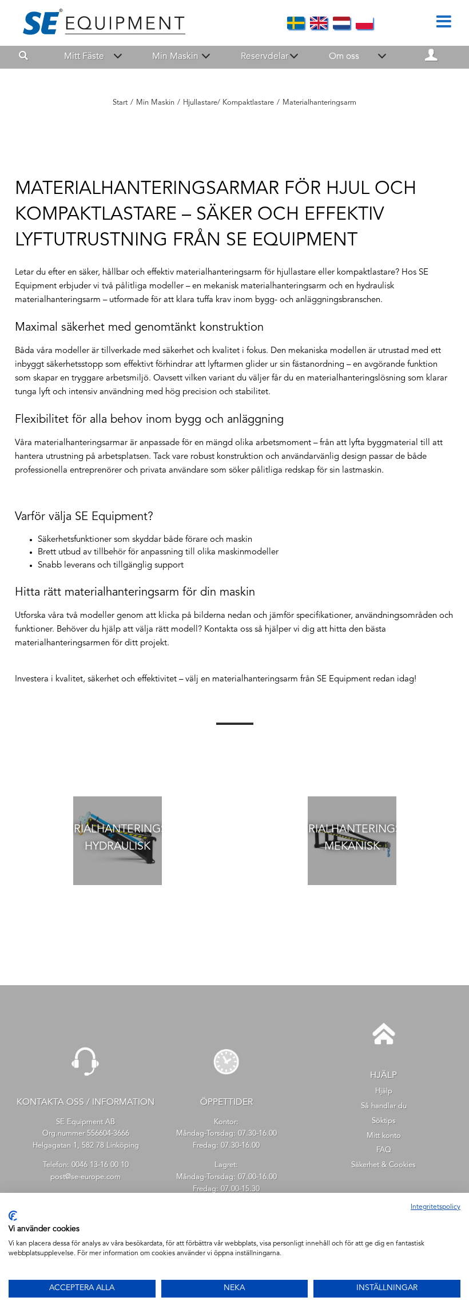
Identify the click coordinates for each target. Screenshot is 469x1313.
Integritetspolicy (435, 1207)
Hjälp (383, 1091)
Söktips (384, 1121)
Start (120, 102)
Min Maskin (175, 56)
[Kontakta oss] (85, 1080)
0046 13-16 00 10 (100, 1165)
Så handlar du (384, 1106)
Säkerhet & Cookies (383, 1165)
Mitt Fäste (84, 56)
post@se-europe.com (85, 1177)
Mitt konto (384, 1136)
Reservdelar (264, 56)
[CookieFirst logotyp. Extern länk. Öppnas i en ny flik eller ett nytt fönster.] (13, 1216)
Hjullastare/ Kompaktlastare (228, 102)
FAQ (383, 1150)
